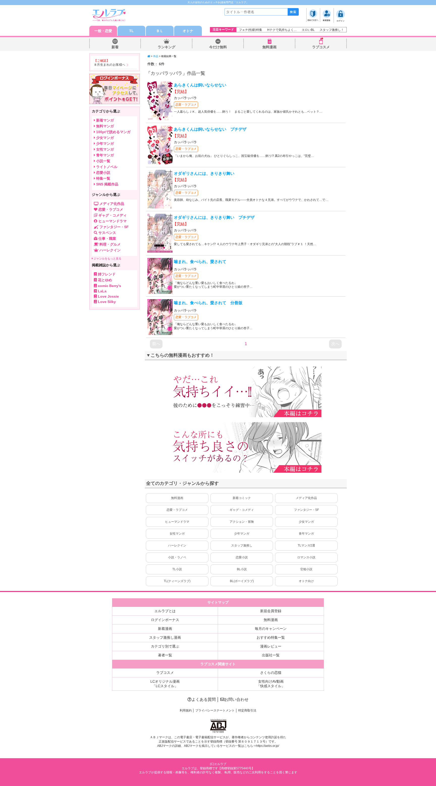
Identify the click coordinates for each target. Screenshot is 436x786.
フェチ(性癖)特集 (250, 30)
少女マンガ (306, 521)
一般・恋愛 (103, 31)
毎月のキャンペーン (271, 629)
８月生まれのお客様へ (109, 64)
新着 (115, 47)
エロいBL (308, 30)
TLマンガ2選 (306, 545)
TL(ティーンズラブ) (177, 581)
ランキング (166, 47)
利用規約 (186, 710)
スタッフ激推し (241, 545)
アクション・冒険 (242, 521)
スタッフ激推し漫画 (165, 637)
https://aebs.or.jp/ (267, 746)
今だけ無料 (218, 47)
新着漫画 (165, 629)
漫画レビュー (270, 646)
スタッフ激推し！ (332, 30)
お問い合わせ (236, 699)
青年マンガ (306, 533)
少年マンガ (241, 533)
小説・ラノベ (177, 557)
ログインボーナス (165, 620)
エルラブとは (165, 611)
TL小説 (177, 569)
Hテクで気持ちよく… (282, 30)
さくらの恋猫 (270, 673)
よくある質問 (204, 699)
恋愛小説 (242, 557)
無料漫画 (269, 47)
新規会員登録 (270, 611)
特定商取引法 (247, 710)
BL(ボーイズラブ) (242, 581)
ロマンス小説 (306, 557)
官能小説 (306, 569)
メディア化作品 (306, 498)
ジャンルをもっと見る (107, 258)
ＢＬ (159, 31)
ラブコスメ (321, 47)
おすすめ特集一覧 (271, 637)
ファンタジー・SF (306, 510)
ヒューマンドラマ (177, 521)
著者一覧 (165, 655)
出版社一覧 (271, 655)
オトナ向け (306, 581)
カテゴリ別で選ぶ (165, 646)
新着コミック (242, 498)
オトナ (188, 31)
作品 (155, 56)
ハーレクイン (177, 545)
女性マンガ (177, 533)
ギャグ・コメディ (242, 510)
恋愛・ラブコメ (186, 104)
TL (131, 31)
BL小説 (242, 569)
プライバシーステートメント (215, 710)
